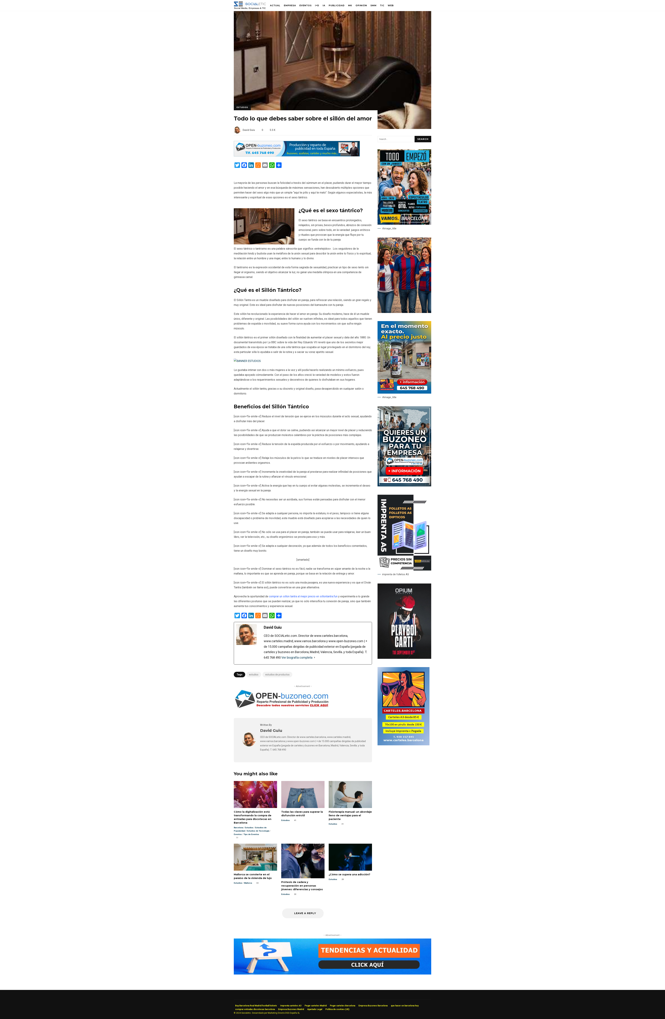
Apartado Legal (314, 1009)
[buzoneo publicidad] (297, 155)
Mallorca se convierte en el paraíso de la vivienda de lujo (255, 857)
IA (324, 5)
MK (350, 5)
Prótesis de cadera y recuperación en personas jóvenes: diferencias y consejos (303, 861)
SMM (373, 5)
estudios (253, 674)
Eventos (305, 5)
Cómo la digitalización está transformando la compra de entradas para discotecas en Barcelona (255, 794)
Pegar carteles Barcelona (342, 1005)
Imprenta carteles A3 (290, 1005)
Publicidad (337, 5)
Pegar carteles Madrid (316, 1005)
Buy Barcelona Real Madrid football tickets (256, 1005)
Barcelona (238, 828)
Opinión (361, 5)
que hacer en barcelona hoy (405, 1005)
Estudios (242, 107)
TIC (382, 5)
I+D (317, 5)
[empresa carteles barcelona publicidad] (403, 744)
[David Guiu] (249, 745)
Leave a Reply (304, 913)
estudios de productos (277, 674)
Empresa (290, 5)
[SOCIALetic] (250, 6)
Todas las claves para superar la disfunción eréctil (303, 794)
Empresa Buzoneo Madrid (291, 1009)
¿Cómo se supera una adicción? (350, 857)
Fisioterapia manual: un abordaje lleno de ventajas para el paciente (350, 794)
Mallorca (248, 883)
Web (391, 5)
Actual (275, 5)
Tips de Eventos (251, 834)
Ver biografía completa (296, 657)
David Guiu (249, 130)
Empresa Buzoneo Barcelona (373, 1005)
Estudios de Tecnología (258, 831)
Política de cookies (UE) (337, 1009)
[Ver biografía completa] (314, 657)
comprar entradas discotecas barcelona (255, 1009)
